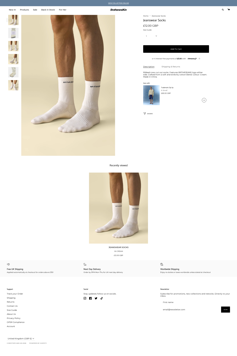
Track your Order (15, 294)
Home (145, 16)
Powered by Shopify (38, 343)
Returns (10, 302)
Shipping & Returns (171, 67)
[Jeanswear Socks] (118, 208)
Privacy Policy (13, 318)
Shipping (11, 298)
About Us (11, 314)
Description (148, 67)
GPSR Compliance (15, 322)
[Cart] (229, 9)
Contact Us (12, 306)
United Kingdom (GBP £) (20, 338)
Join (226, 310)
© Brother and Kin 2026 (16, 343)
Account (11, 326)
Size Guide (147, 30)
